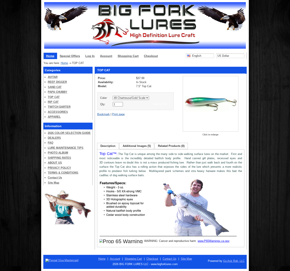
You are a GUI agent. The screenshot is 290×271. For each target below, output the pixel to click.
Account (106, 56)
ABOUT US (55, 162)
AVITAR (53, 77)
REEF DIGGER (57, 82)
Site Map (53, 182)
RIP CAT (53, 102)
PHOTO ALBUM (58, 152)
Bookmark (103, 114)
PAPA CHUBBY (57, 92)
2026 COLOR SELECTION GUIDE (69, 133)
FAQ (50, 142)
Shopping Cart (128, 56)
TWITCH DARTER (59, 106)
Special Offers (70, 56)
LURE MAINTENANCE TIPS (65, 147)
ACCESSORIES (58, 112)
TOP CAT (54, 97)
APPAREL (54, 116)
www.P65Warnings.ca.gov (213, 241)
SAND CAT (55, 87)
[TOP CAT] (210, 131)
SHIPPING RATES (59, 157)
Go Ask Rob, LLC (234, 260)
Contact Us (55, 177)
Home (50, 56)
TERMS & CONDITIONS (63, 172)
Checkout (151, 56)
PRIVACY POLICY (59, 167)
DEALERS (54, 137)
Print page (118, 114)
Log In (90, 56)
